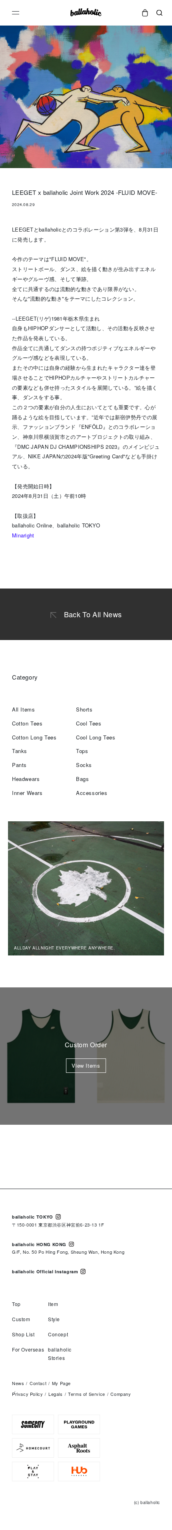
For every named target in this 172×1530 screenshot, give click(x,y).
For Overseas (28, 1349)
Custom (21, 1319)
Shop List (23, 1334)
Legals (55, 1394)
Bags (82, 779)
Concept (58, 1334)
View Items (86, 1065)
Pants (19, 765)
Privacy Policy (27, 1394)
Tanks (19, 751)
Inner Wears (27, 793)
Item (53, 1303)
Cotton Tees (27, 723)
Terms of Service (86, 1394)
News (18, 1383)
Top (16, 1303)
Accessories (92, 793)
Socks (84, 765)
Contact (38, 1383)
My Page (61, 1383)
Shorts (84, 709)
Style (54, 1319)
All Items (23, 709)
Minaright (23, 535)
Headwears (26, 779)
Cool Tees (88, 723)
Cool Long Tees (95, 737)
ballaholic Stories (60, 1353)
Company (120, 1394)
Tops (82, 751)
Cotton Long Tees (34, 737)
